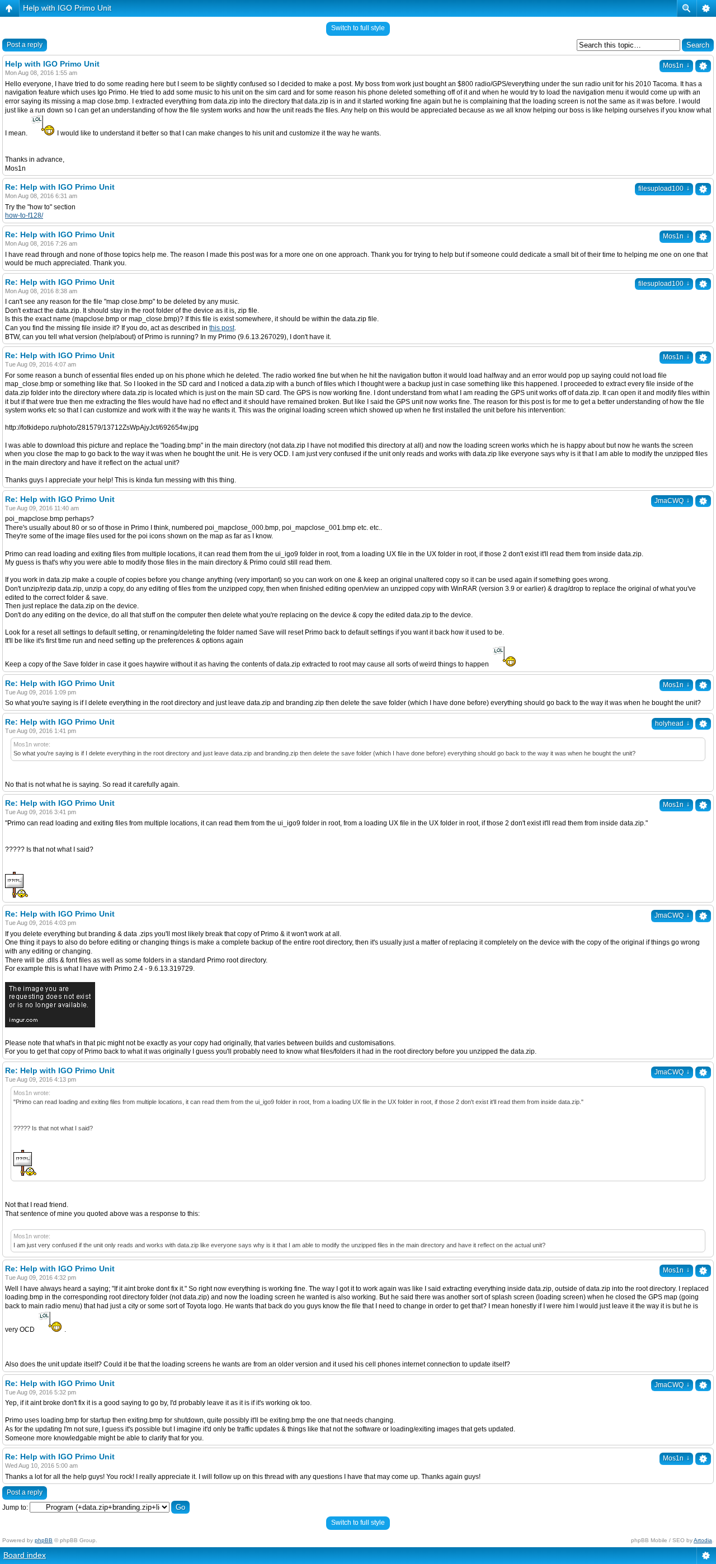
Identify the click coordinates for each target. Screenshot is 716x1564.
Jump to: (15, 1507)
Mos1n (676, 65)
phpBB (44, 1540)
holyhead (672, 723)
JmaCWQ (672, 501)
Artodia (703, 1540)
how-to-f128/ (24, 215)
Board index (24, 1555)
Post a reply (25, 45)
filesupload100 (664, 188)
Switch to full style (358, 28)
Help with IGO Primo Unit (67, 7)
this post (221, 328)
